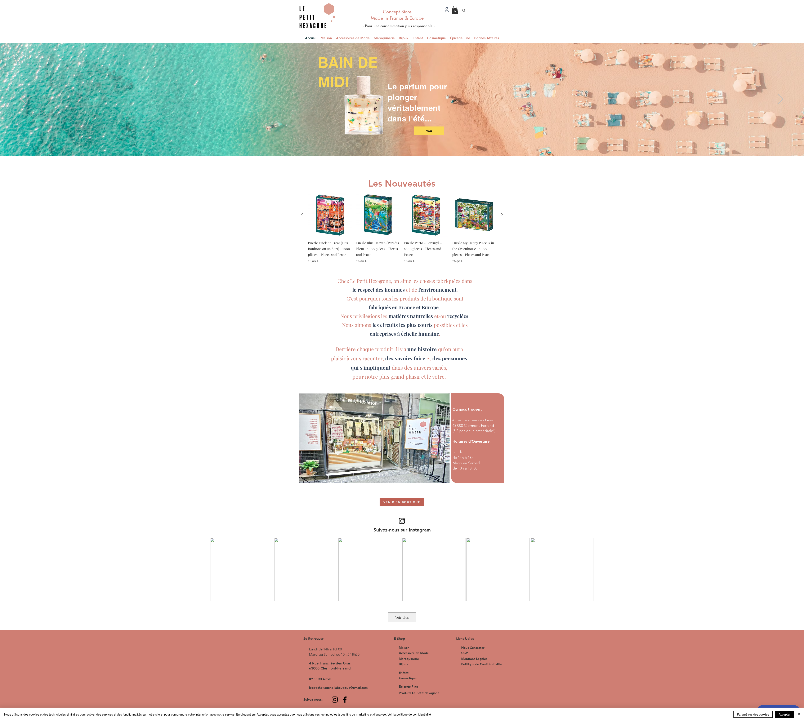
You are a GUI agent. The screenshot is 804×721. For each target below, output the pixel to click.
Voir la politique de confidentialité (409, 714)
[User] (446, 9)
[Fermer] (798, 714)
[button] (454, 10)
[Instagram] (402, 521)
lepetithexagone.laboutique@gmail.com (338, 688)
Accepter (784, 714)
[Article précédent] (301, 214)
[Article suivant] (502, 214)
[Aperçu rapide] (330, 215)
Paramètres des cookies (753, 714)
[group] (402, 231)
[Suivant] (780, 99)
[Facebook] (345, 699)
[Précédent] (23, 99)
